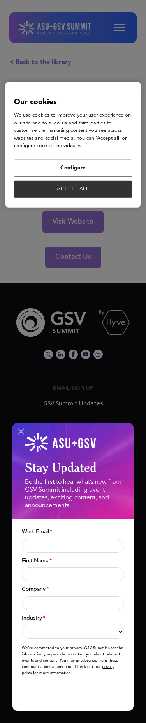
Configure (73, 167)
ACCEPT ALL (73, 189)
